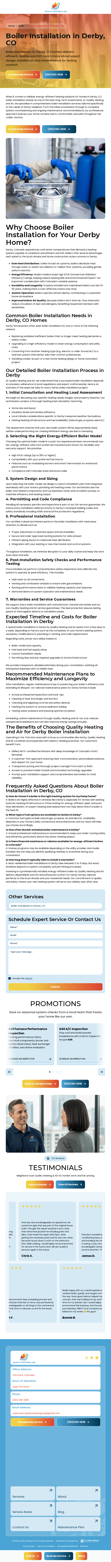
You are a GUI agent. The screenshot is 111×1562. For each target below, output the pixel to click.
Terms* (29, 978)
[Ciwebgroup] (90, 1541)
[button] (81, 1556)
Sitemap (84, 1546)
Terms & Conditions (46, 1546)
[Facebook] (92, 1357)
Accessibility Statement (67, 1546)
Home (11, 26)
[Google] (86, 1357)
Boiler (21, 26)
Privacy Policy (29, 1546)
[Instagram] (97, 1357)
